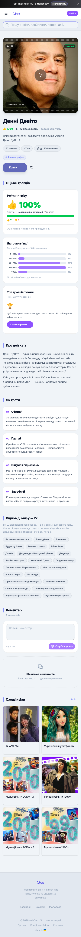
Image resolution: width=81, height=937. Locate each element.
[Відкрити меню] (6, 13)
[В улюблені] (32, 167)
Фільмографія (14, 157)
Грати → (15, 167)
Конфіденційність (39, 925)
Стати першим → (20, 324)
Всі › (73, 699)
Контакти (58, 925)
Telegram (40, 907)
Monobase (55, 907)
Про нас (22, 925)
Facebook (25, 907)
